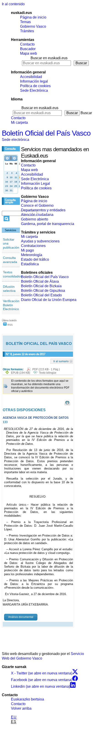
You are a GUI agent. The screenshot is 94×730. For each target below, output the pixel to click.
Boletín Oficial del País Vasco (46, 133)
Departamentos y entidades (43, 210)
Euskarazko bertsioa (27, 699)
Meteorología (31, 255)
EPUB (20, 372)
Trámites (27, 31)
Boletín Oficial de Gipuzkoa (43, 291)
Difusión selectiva (9, 289)
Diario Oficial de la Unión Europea (48, 300)
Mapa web (28, 53)
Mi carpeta (19, 122)
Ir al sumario (61, 361)
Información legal (34, 81)
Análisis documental (20, 617)
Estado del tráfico (35, 259)
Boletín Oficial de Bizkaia (41, 286)
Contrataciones (33, 246)
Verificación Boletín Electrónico (11, 305)
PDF (46, 369)
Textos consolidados (12, 274)
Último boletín (9, 320)
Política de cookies (35, 86)
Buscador (28, 49)
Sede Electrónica (34, 90)
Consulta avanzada (10, 260)
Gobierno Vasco (33, 26)
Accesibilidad (31, 77)
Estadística (30, 264)
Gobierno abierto (34, 219)
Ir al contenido (13, 4)
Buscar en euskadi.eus (49, 58)
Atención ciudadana (37, 215)
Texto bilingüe (47, 372)
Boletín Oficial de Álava (40, 281)
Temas (25, 22)
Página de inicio (33, 17)
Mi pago (27, 250)
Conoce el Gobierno (37, 205)
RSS (10, 324)
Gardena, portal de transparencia (47, 224)
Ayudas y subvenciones (40, 241)
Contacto (27, 44)
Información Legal (35, 183)
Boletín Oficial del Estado (41, 295)
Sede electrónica (15, 140)
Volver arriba (21, 708)
